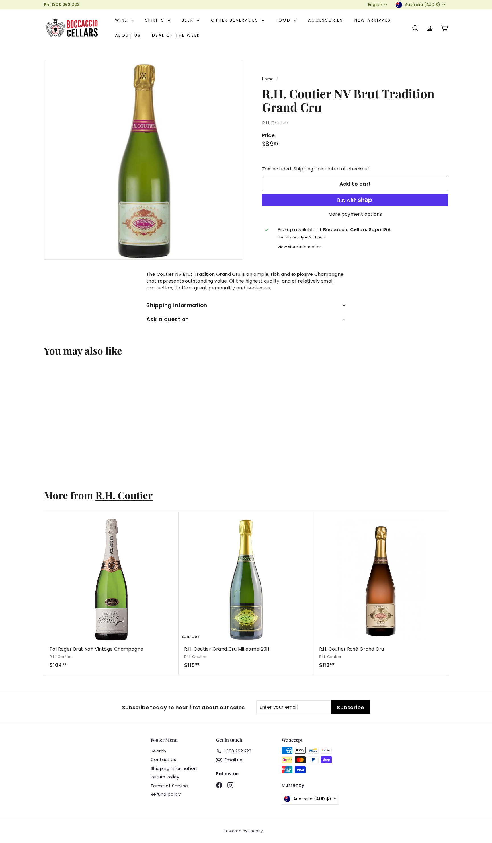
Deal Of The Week (176, 35)
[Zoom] (143, 160)
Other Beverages (235, 20)
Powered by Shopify (243, 831)
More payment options (355, 214)
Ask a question (167, 319)
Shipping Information (174, 768)
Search (158, 751)
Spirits (155, 20)
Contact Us (163, 759)
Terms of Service (169, 786)
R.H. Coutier (275, 123)
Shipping (303, 169)
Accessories (325, 20)
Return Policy (165, 777)
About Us (128, 35)
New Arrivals (372, 20)
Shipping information (176, 305)
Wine (122, 20)
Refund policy (166, 794)
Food (284, 20)
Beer (188, 20)
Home (268, 79)
